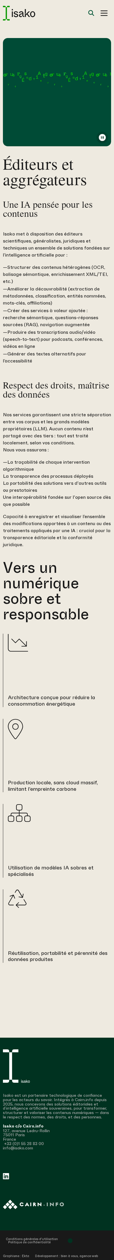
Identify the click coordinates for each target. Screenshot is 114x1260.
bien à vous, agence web (79, 1256)
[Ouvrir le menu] (104, 13)
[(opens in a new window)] (57, 1204)
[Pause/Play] (102, 137)
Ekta (25, 1256)
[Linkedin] (6, 1176)
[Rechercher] (91, 13)
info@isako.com (18, 1148)
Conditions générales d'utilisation (32, 1239)
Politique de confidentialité (29, 1242)
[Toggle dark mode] (70, 1240)
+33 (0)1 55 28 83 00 (23, 1143)
